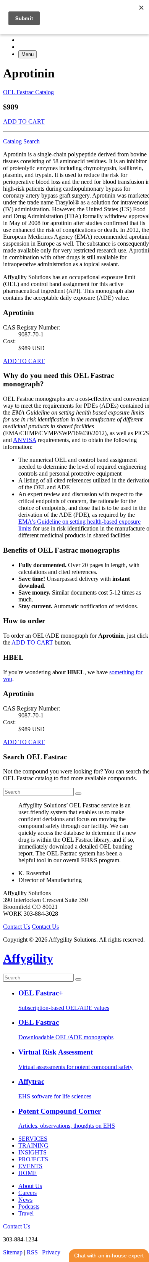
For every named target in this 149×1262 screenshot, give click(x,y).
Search (31, 141)
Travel (26, 1213)
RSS (32, 1252)
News (25, 1199)
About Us (30, 1186)
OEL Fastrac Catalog (28, 92)
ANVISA (24, 440)
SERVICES (32, 1138)
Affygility (28, 958)
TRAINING (33, 1145)
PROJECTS (33, 1159)
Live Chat (109, 1255)
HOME (27, 1173)
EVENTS (30, 1166)
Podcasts (28, 1206)
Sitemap (13, 1252)
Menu (27, 54)
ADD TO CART (24, 121)
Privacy (51, 1252)
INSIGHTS (32, 1152)
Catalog (12, 141)
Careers (27, 1193)
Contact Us (16, 926)
